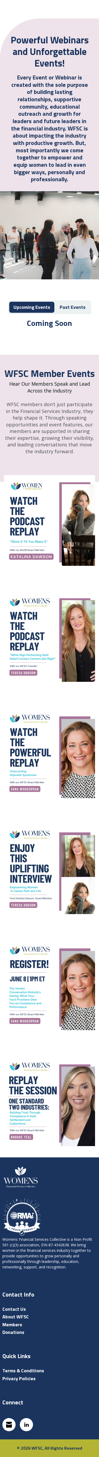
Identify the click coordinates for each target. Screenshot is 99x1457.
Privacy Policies (19, 1378)
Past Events (73, 307)
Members (12, 1324)
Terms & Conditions (23, 1370)
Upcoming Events (31, 307)
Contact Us (14, 1309)
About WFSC (15, 1316)
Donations (13, 1332)
